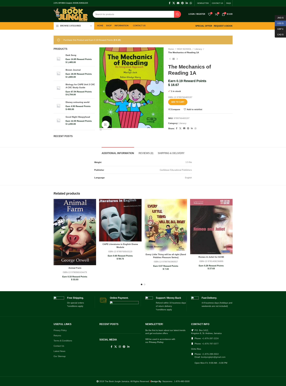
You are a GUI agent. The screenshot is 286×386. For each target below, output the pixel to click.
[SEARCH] (177, 14)
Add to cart (177, 102)
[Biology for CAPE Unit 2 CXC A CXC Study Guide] (58, 89)
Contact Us (59, 346)
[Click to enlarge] (105, 124)
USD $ (279, 23)
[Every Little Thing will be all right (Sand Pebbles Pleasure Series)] (166, 225)
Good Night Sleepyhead (78, 117)
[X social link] (173, 3)
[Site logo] (71, 14)
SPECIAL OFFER (203, 26)
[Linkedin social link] (187, 3)
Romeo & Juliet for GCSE (211, 257)
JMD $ (279, 17)
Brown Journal (73, 70)
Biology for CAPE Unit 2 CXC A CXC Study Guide (80, 86)
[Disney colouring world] (58, 106)
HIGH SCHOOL (184, 49)
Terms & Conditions (63, 340)
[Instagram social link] (120, 347)
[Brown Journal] (58, 74)
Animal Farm (74, 268)
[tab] (118, 151)
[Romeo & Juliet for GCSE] (211, 226)
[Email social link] (178, 3)
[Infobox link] (74, 302)
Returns (57, 335)
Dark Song (71, 55)
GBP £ (279, 28)
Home (171, 49)
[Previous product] (170, 59)
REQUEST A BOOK (223, 26)
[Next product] (177, 59)
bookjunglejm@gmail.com (213, 357)
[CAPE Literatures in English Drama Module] (120, 220)
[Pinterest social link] (182, 3)
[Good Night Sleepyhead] (58, 121)
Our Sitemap (60, 356)
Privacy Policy (60, 330)
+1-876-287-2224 (210, 338)
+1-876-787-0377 (210, 343)
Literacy (198, 49)
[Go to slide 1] (141, 284)
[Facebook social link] (169, 3)
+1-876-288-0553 (210, 354)
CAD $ (279, 34)
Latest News (59, 351)
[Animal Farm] (75, 232)
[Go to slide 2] (144, 284)
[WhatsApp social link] (191, 3)
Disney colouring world (77, 102)
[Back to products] (173, 59)
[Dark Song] (58, 59)
